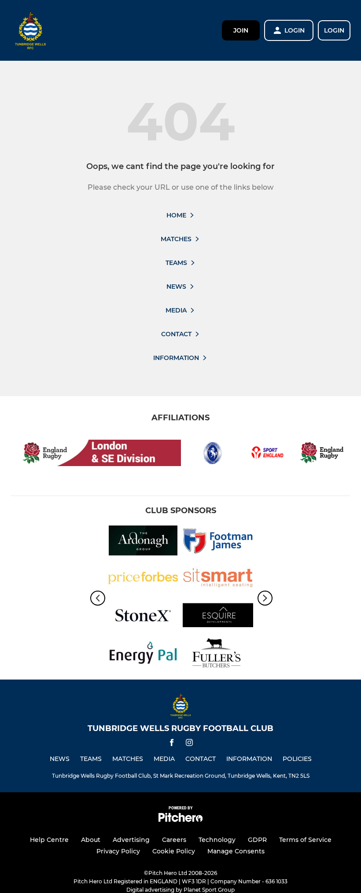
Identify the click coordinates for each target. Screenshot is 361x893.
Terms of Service (305, 840)
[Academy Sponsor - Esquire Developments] (218, 616)
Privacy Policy (118, 851)
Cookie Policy (173, 851)
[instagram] (189, 744)
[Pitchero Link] (180, 820)
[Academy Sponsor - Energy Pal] (143, 654)
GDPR (257, 840)
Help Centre (49, 840)
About (90, 840)
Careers (174, 840)
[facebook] (171, 744)
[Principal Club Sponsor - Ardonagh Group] (143, 542)
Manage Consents (236, 851)
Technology (217, 840)
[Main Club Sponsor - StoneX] (143, 616)
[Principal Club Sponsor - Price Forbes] (143, 579)
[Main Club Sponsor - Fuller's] (218, 654)
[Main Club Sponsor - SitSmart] (218, 579)
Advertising (131, 840)
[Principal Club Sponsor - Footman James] (218, 542)
